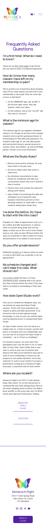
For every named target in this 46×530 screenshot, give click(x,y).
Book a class (23, 519)
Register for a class (23, 406)
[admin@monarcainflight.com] (17, 508)
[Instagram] (21, 508)
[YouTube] (29, 508)
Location (23, 418)
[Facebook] (25, 508)
